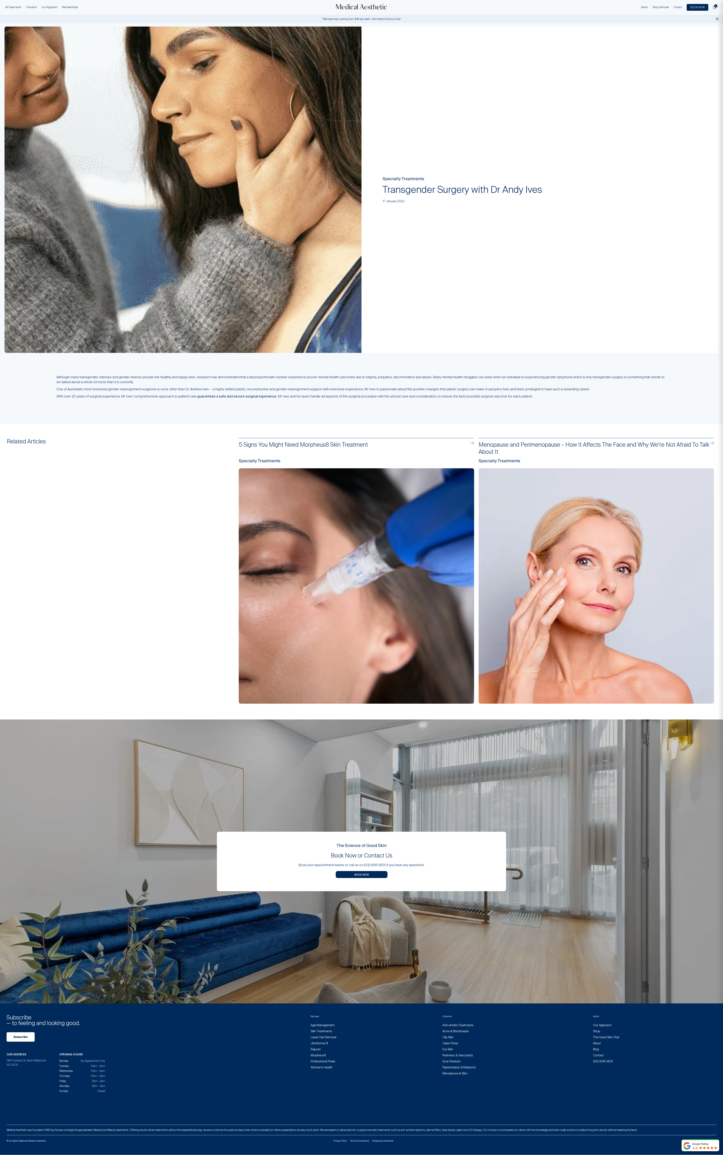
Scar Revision (451, 1061)
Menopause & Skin (454, 1073)
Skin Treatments (321, 1031)
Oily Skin (448, 1037)
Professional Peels (323, 1061)
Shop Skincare (660, 7)
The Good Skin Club (606, 1037)
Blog (596, 1049)
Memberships (70, 7)
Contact (677, 7)
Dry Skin (447, 1049)
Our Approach (49, 7)
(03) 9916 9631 (603, 1061)
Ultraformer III (319, 1043)
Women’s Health (322, 1067)
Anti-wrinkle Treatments (458, 1025)
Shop (596, 1031)
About (644, 7)
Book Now (361, 874)
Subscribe (20, 1037)
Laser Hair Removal (323, 1037)
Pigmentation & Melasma (459, 1067)
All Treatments (13, 7)
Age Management (322, 1025)
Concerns (31, 7)
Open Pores (450, 1043)
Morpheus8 (318, 1055)
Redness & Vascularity (457, 1055)
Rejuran (316, 1049)
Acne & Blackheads (455, 1031)
